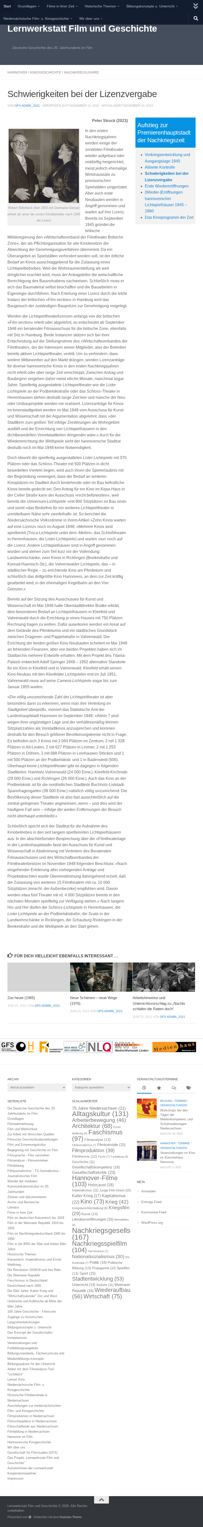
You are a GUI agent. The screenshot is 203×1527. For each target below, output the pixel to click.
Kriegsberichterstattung (90, 1208)
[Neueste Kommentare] (173, 1088)
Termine (181, 1100)
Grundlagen (27, 6)
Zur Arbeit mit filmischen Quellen (30, 1134)
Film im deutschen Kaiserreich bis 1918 (35, 1218)
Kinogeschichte (45, 72)
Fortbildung (119, 1156)
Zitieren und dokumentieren (26, 1197)
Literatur (13, 1207)
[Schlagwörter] (188, 1088)
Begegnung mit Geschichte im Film (32, 1150)
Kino (92, 1201)
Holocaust (101, 1185)
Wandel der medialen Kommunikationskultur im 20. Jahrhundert (28, 1186)
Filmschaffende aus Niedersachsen (32, 1426)
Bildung (166, 1100)
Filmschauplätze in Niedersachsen (32, 1421)
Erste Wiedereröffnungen (167, 186)
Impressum (15, 1478)
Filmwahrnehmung (20, 1124)
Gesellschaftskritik (93, 1172)
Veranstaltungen (173, 1105)
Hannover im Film (20, 1437)
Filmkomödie (111, 1145)
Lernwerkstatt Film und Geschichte (82, 28)
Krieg (116, 1202)
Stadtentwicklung (98, 1279)
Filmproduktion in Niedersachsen (30, 1416)
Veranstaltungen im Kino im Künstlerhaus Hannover (177, 1157)
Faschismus (97, 1135)
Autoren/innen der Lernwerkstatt (30, 1468)
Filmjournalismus (84, 1145)
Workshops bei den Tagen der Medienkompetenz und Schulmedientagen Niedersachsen (176, 1119)
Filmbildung (15, 1165)
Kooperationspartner (21, 1473)
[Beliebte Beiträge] (159, 1088)
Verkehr (104, 1285)
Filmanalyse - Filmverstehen (27, 1160)
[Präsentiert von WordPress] (29, 1517)
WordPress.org (152, 1223)
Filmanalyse (97, 1140)
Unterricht (83, 1285)
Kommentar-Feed (153, 1212)
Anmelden (148, 1191)
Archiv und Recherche (23, 1202)
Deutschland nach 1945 (24, 1285)
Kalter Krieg (86, 1196)
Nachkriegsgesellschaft (109, 1233)
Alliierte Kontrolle (160, 167)
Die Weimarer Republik (23, 1275)
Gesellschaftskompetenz (96, 1167)
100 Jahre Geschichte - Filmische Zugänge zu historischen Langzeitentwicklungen (31, 1317)
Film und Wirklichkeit (22, 1129)
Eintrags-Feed (151, 1202)
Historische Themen (100, 6)
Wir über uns (89, 18)
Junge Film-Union (115, 1190)
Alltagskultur (100, 1114)
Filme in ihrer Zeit (60, 6)
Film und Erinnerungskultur (26, 1144)
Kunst (89, 1214)
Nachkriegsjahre (81, 72)
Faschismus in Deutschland (27, 1280)
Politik (98, 1262)
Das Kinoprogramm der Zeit (169, 217)
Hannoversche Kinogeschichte (29, 1442)
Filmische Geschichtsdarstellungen (32, 1139)
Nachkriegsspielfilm (99, 1246)
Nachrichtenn (98, 1251)
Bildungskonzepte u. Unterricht (151, 6)
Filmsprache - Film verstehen (28, 1155)
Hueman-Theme (71, 1517)
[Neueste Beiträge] (144, 1088)
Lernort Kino (16, 1379)
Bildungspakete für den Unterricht (31, 1364)
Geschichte (83, 1162)
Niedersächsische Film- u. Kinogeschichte (36, 18)
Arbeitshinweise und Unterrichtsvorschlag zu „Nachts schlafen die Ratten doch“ (159, 1003)
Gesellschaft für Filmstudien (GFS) (32, 1452)
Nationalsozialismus (98, 1256)
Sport (87, 1273)
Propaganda (104, 1268)
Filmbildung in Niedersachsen (28, 1431)
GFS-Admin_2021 (27, 105)
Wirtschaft (102, 1296)
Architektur (92, 1126)
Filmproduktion (93, 1150)
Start (7, 6)
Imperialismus (85, 1190)
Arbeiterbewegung (99, 1120)
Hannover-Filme (95, 1181)
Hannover (17, 72)
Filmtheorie (84, 1156)
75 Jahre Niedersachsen (99, 1108)
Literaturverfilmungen (92, 1219)
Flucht (104, 1156)
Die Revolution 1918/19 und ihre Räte (34, 1270)
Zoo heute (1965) (21, 998)
